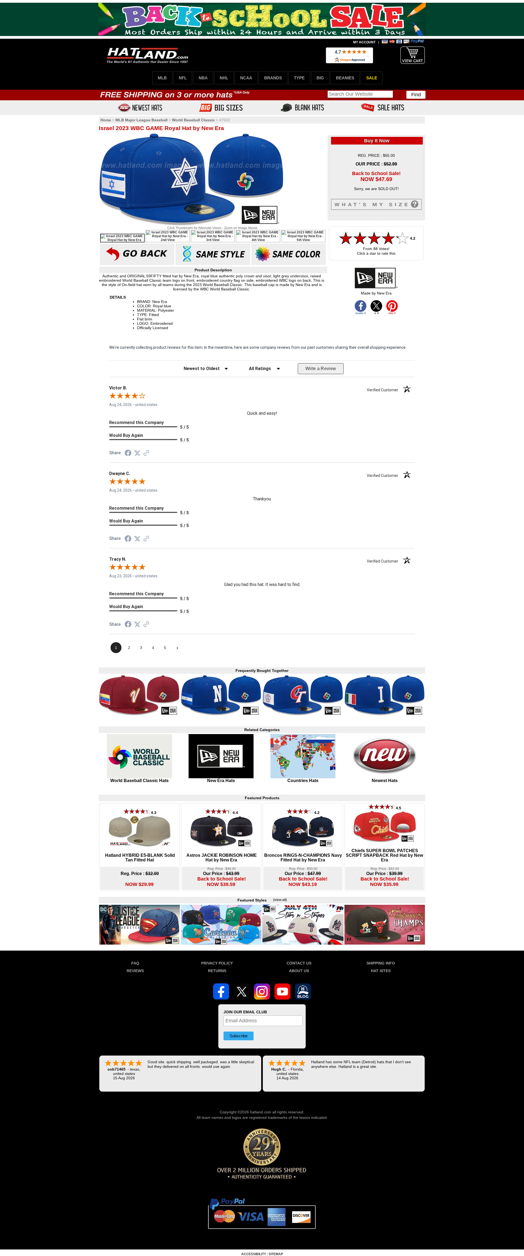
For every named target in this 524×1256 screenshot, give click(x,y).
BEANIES (345, 78)
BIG (320, 78)
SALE (371, 78)
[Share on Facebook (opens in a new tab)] (128, 454)
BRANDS (273, 78)
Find (416, 94)
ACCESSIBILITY (253, 1254)
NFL (183, 78)
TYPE (299, 78)
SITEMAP (276, 1254)
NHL (224, 78)
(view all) (280, 900)
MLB (162, 78)
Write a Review (320, 368)
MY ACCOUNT (364, 42)
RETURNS (217, 971)
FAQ (135, 963)
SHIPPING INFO (381, 963)
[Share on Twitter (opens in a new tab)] (137, 453)
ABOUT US (299, 971)
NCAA (246, 78)
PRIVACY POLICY (217, 963)
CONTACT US (299, 963)
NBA (203, 78)
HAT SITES (381, 971)
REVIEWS (135, 971)
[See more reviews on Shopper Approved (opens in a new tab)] (146, 453)
